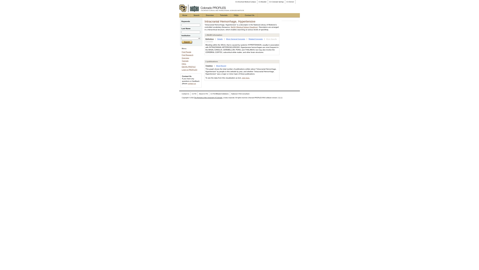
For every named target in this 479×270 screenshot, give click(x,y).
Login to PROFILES (189, 70)
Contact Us (249, 15)
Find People (186, 52)
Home (184, 15)
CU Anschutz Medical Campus (245, 2)
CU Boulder (263, 2)
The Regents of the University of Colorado (208, 98)
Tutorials (224, 15)
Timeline (209, 66)
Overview (210, 15)
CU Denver (290, 2)
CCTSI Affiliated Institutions (219, 94)
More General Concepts (235, 39)
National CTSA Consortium (240, 94)
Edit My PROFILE (189, 67)
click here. (246, 78)
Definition (209, 39)
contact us (192, 83)
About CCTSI (203, 94)
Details (220, 39)
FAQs (236, 15)
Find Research (187, 55)
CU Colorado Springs (276, 2)
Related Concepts (256, 39)
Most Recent (221, 66)
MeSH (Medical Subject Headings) (244, 27)
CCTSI (194, 94)
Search (196, 15)
